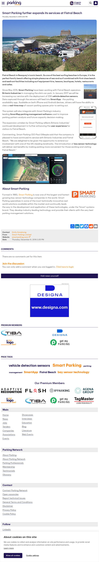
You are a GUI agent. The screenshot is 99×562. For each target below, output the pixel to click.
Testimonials (9, 471)
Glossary (7, 475)
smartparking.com (20, 237)
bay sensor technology (73, 372)
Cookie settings (32, 555)
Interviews (27, 419)
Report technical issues (14, 498)
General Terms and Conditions (17, 502)
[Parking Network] (14, 2)
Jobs (5, 423)
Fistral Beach (48, 372)
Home (6, 415)
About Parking (9, 455)
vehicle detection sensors (29, 365)
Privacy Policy (9, 510)
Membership (9, 467)
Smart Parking (25, 195)
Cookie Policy (9, 514)
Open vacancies (11, 494)
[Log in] (96, 3)
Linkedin (7, 530)
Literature (27, 431)
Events (6, 439)
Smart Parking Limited (21, 235)
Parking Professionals (13, 463)
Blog (24, 427)
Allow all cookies (13, 555)
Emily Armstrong (19, 232)
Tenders (6, 427)
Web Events (27, 434)
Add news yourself (49, 276)
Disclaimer (8, 506)
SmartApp (31, 372)
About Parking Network (14, 459)
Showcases (27, 415)
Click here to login (65, 267)
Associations (9, 435)
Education (27, 423)
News (5, 419)
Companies (8, 431)
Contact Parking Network (15, 490)
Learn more (9, 548)
